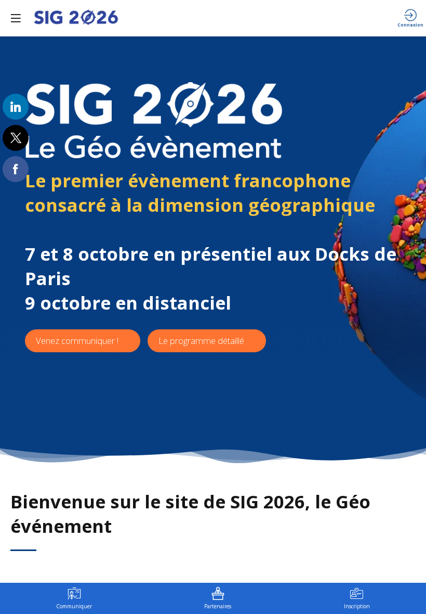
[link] (16, 107)
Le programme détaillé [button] (201, 341)
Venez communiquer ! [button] (77, 341)
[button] (15, 18)
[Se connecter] (410, 18)
